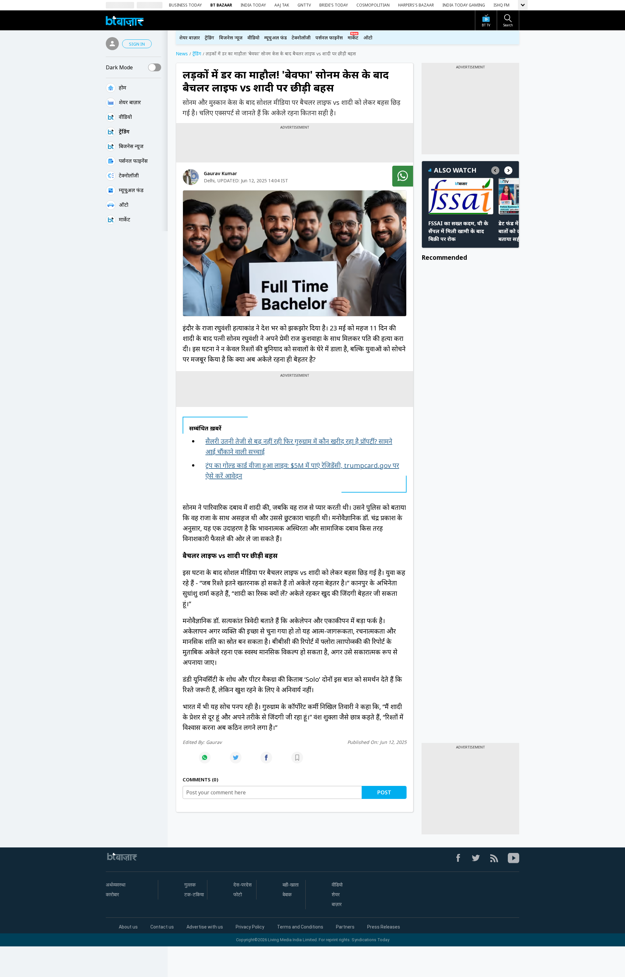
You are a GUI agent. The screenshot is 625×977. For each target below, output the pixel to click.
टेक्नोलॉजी (129, 175)
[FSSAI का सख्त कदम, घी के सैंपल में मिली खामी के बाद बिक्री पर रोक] (460, 196)
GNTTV (304, 5)
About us (128, 926)
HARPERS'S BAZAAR (416, 5)
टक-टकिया (194, 895)
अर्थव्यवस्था (115, 885)
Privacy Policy (250, 926)
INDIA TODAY (253, 5)
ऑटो (123, 204)
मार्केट (124, 219)
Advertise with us (205, 926)
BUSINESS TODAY (185, 5)
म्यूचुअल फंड (275, 38)
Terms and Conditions (300, 926)
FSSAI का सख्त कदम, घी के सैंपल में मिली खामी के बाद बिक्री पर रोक (458, 231)
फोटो (237, 895)
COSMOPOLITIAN (373, 5)
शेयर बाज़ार (130, 102)
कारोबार (112, 895)
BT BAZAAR (221, 5)
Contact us (162, 926)
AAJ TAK (281, 5)
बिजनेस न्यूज (131, 146)
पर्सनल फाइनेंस (133, 160)
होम (122, 87)
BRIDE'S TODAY (333, 5)
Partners (345, 926)
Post (384, 792)
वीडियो (125, 116)
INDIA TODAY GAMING (463, 5)
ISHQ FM (501, 5)
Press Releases (383, 926)
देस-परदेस (242, 885)
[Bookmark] (297, 761)
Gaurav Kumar (220, 173)
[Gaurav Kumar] (191, 177)
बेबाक (287, 895)
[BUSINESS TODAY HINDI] (125, 20)
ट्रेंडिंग (124, 131)
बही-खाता (291, 885)
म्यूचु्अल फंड (131, 190)
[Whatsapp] (205, 761)
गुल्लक (190, 885)
